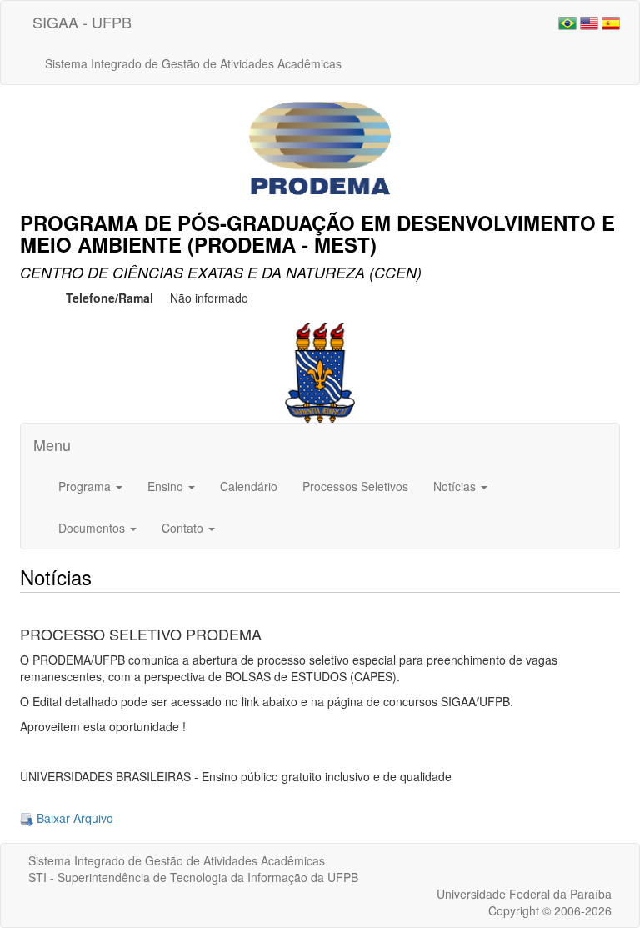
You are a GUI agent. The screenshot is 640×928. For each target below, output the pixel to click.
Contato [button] (184, 527)
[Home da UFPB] (320, 370)
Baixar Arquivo (73, 818)
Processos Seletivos (355, 486)
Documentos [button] (93, 527)
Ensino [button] (167, 486)
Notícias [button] (456, 486)
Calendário (249, 486)
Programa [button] (86, 486)
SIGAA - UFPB (82, 22)
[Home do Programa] (320, 146)
